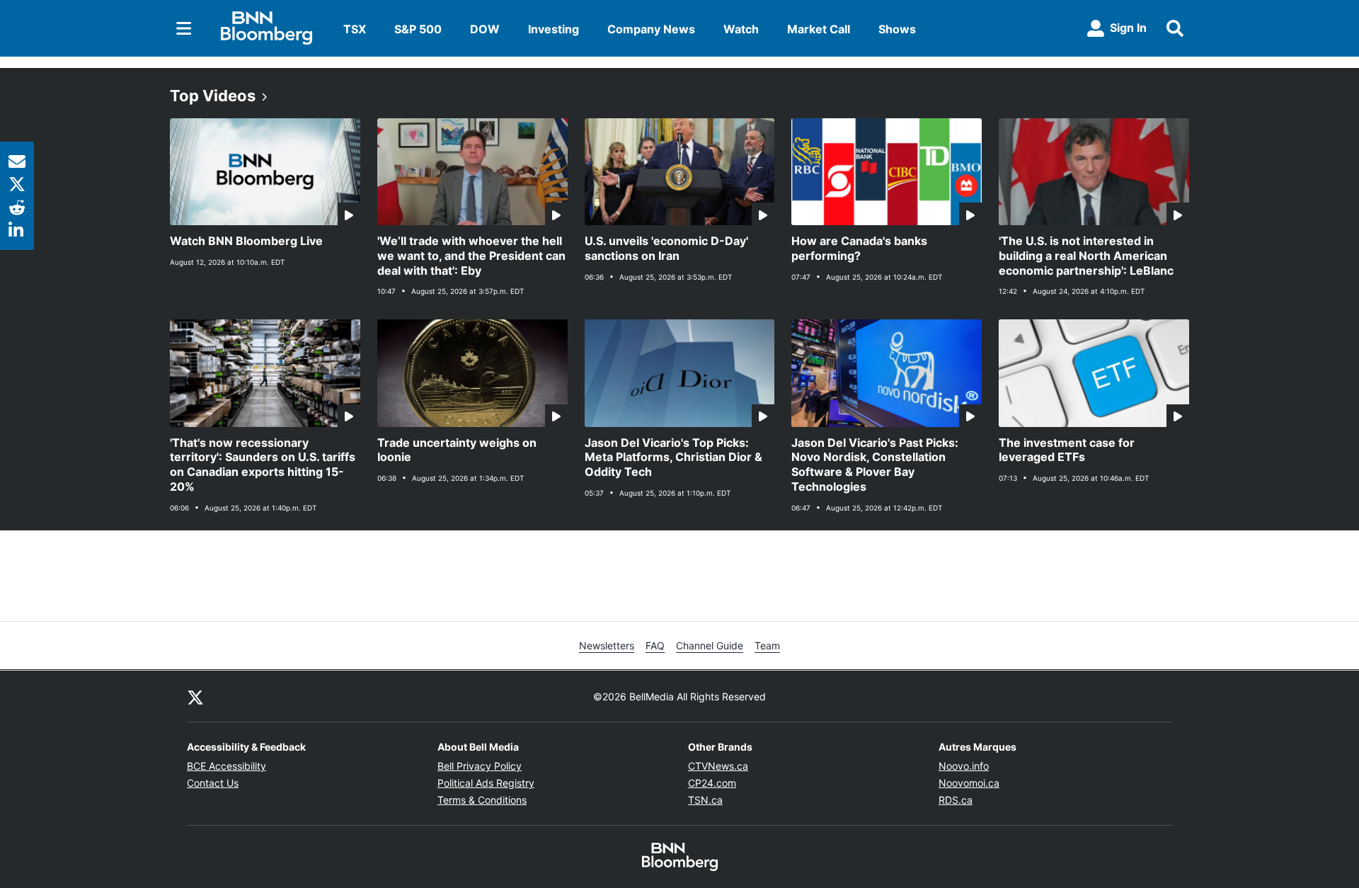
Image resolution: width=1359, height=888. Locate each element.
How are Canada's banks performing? (859, 248)
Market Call (818, 29)
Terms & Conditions (482, 800)
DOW (485, 29)
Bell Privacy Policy (479, 766)
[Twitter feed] (195, 696)
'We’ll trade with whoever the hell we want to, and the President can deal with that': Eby (471, 256)
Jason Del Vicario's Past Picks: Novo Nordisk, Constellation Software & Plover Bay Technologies (874, 465)
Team (767, 645)
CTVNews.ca (718, 766)
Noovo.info (964, 766)
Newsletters (606, 645)
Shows (897, 29)
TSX (354, 29)
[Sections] (184, 28)
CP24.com (712, 783)
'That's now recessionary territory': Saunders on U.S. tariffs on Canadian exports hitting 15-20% (262, 465)
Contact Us (213, 783)
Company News (651, 29)
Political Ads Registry (485, 783)
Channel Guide (709, 645)
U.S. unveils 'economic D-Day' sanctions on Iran (666, 248)
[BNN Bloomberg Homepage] (266, 28)
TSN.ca (705, 800)
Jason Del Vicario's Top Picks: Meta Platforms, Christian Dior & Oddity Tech (673, 457)
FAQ (655, 645)
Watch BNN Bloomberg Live (246, 241)
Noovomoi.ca (969, 783)
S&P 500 (418, 29)
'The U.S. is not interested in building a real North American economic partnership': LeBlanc (1086, 256)
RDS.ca (956, 800)
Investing (553, 29)
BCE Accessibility (226, 766)
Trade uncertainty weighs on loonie (457, 450)
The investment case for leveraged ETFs (1067, 450)
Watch (741, 29)
